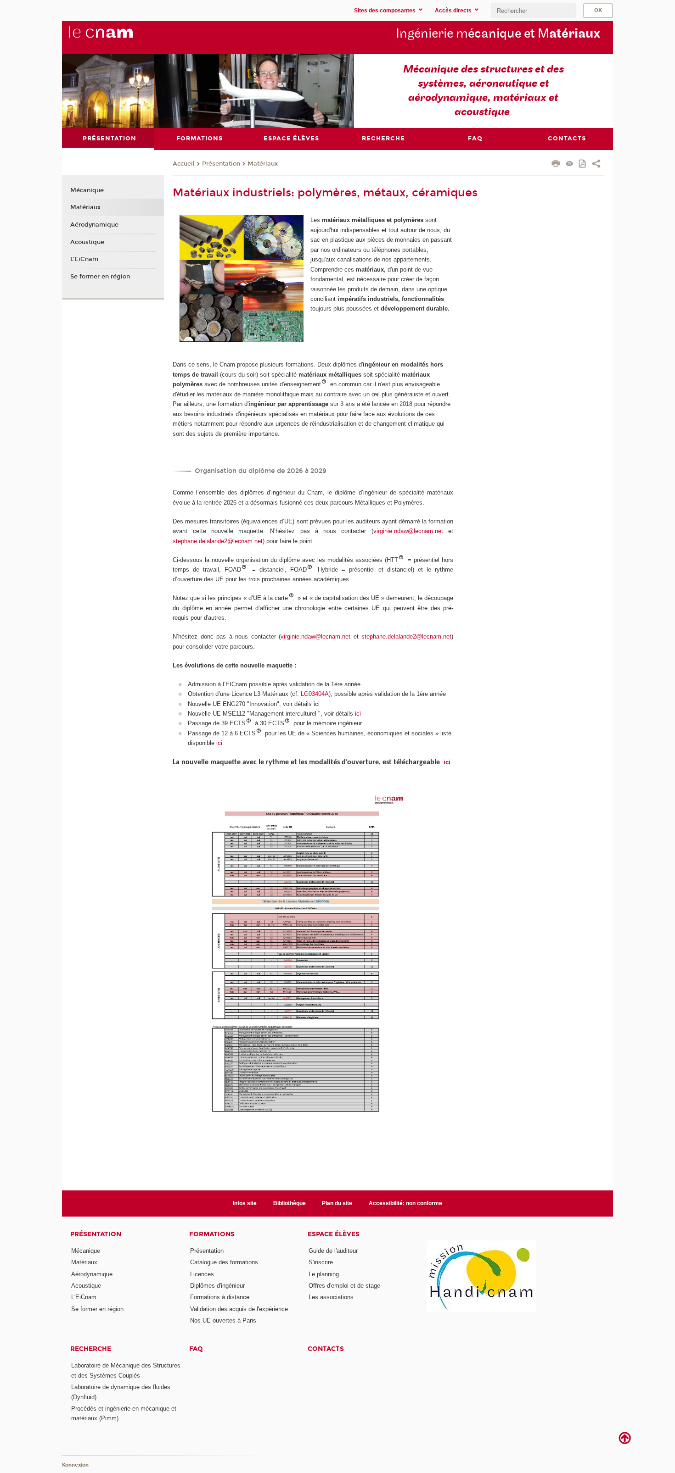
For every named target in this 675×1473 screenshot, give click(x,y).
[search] (533, 10)
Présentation (221, 163)
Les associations (331, 1297)
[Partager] (596, 164)
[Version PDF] (583, 164)
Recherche (90, 1349)
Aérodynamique (94, 224)
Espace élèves (334, 1234)
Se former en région (100, 276)
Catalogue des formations (224, 1262)
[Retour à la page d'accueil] (116, 37)
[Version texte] (570, 164)
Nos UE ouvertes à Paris (223, 1320)
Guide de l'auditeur (333, 1250)
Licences (202, 1274)
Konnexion (75, 1465)
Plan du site (337, 1203)
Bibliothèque (289, 1203)
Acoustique (87, 242)
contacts (326, 1349)
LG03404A (315, 693)
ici (358, 713)
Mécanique (87, 190)
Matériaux (263, 163)
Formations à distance (219, 1297)
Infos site (245, 1203)
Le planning (324, 1274)
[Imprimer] (556, 164)
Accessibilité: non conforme (405, 1203)
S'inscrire (321, 1262)
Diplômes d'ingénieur (217, 1285)
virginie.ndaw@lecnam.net (408, 531)
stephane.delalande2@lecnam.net (218, 541)
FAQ (196, 1349)
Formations (212, 1234)
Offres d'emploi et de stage (344, 1285)
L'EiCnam (84, 259)
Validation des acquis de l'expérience (239, 1309)
